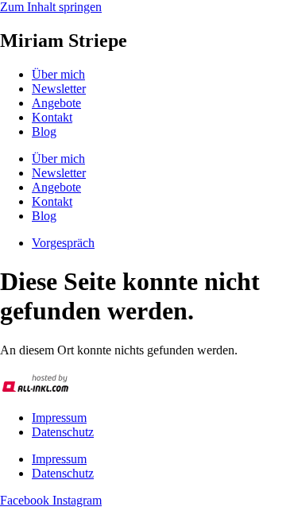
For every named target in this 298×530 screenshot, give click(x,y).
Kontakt (52, 117)
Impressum (59, 417)
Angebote (56, 103)
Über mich (58, 74)
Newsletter (59, 88)
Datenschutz (63, 432)
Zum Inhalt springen (51, 7)
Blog (44, 131)
